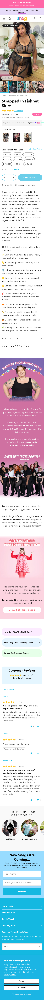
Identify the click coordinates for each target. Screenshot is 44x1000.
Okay (21, 981)
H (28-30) (7, 164)
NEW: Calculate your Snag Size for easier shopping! (22, 11)
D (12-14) (28, 154)
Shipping (13, 117)
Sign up (22, 891)
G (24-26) (29, 159)
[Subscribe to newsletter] (39, 946)
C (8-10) (17, 154)
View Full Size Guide (22, 610)
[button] (4, 19)
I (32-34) (18, 164)
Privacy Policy (10, 974)
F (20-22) (18, 159)
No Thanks (21, 987)
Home (4, 96)
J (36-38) (28, 164)
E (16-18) (7, 159)
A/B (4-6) (7, 154)
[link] (34, 19)
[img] (9, 702)
